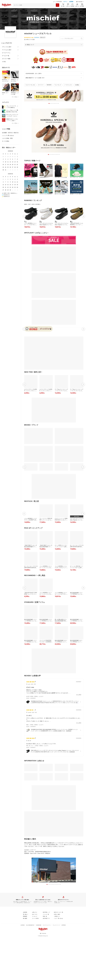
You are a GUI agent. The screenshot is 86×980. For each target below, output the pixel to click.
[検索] (57, 5)
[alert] (53, 44)
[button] (80, 2)
